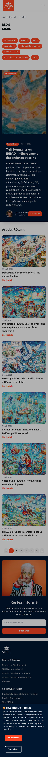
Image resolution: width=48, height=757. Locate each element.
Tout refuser (13, 749)
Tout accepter (13, 738)
